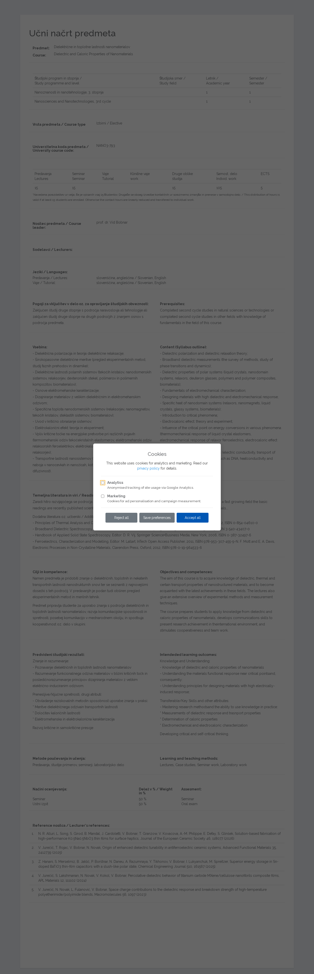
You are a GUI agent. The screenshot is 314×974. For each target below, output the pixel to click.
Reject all (121, 518)
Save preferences (157, 518)
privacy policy (148, 468)
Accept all (193, 518)
